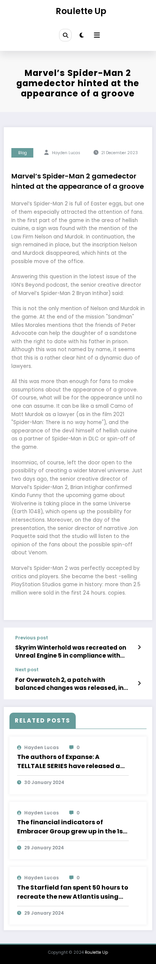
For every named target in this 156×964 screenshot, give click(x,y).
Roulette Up (81, 11)
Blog (22, 153)
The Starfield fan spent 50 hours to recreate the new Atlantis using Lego (72, 892)
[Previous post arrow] (139, 647)
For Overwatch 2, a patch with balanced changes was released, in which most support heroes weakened (73, 684)
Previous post (31, 638)
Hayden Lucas (66, 153)
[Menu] (97, 35)
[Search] (65, 35)
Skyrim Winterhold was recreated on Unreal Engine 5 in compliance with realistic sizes (70, 652)
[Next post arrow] (139, 683)
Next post (27, 669)
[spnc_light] (82, 35)
